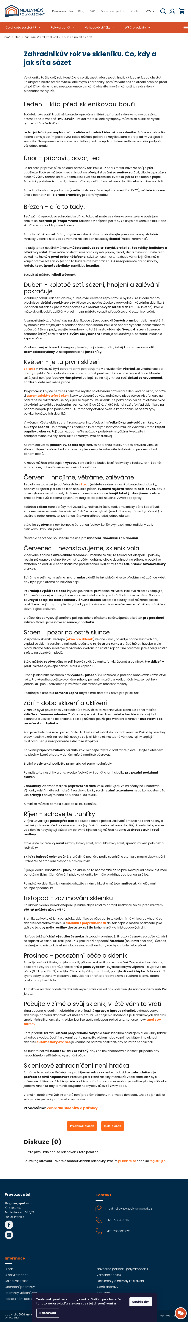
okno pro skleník (80, 639)
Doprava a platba (113, 11)
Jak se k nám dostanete (22, 1299)
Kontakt (136, 11)
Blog (81, 11)
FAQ (92, 11)
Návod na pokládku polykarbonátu (122, 1269)
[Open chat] (181, 1313)
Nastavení (47, 1313)
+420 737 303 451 (117, 1220)
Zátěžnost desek (109, 1275)
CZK (148, 11)
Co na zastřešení (17, 1281)
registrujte (157, 1161)
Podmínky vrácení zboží (22, 1293)
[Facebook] (9, 1225)
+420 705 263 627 (118, 1231)
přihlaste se (127, 1161)
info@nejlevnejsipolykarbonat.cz (128, 1208)
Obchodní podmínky (20, 1287)
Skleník (29, 369)
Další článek (112, 1126)
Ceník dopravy (107, 1287)
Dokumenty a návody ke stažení (120, 1281)
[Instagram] (9, 1235)
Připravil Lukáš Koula (172, 1316)
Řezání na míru (62, 11)
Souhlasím (140, 1302)
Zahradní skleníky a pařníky (72, 1108)
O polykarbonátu (17, 1275)
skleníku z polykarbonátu (86, 923)
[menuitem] (22, 27)
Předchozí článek (82, 1126)
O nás (9, 1269)
